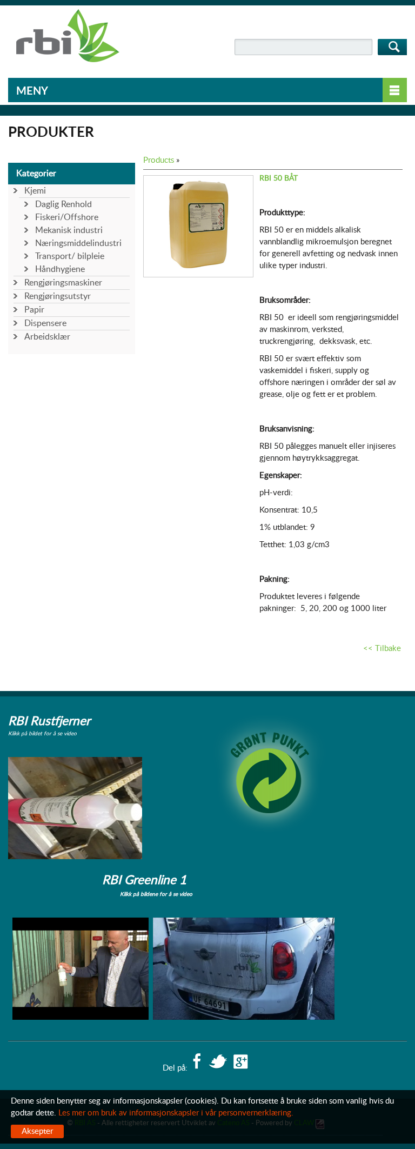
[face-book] (196, 1062)
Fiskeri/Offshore (66, 217)
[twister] (218, 1062)
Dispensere (45, 323)
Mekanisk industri (69, 230)
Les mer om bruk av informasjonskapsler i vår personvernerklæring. (175, 1113)
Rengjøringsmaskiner (63, 282)
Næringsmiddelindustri (78, 243)
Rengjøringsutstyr (57, 296)
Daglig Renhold (63, 204)
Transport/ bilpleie (69, 256)
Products (158, 160)
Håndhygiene (60, 269)
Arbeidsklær (47, 337)
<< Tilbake (382, 649)
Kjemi (35, 191)
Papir (34, 309)
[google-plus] (240, 1062)
